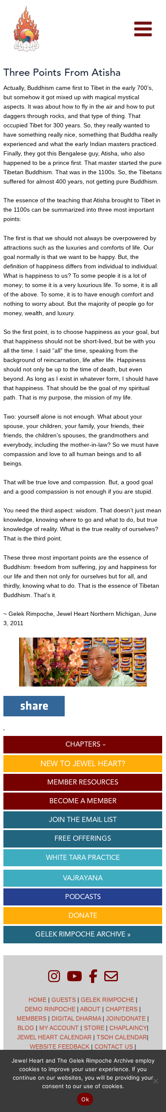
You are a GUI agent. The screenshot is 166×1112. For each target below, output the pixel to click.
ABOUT (90, 1009)
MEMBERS (31, 1018)
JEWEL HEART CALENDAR (54, 1037)
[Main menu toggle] (142, 29)
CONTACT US (113, 1046)
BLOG (25, 1027)
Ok (85, 1099)
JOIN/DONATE (126, 1018)
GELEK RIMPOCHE (107, 999)
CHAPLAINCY (128, 1027)
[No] (155, 1081)
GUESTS (64, 999)
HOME (37, 999)
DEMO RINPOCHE (50, 1009)
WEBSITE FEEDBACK (59, 1046)
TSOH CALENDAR (122, 1037)
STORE (94, 1027)
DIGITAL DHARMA (76, 1018)
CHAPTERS (121, 1009)
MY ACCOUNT (59, 1027)
